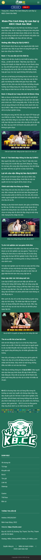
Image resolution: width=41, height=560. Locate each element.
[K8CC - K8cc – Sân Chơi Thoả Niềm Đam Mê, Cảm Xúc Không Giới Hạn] (20, 2)
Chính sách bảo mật (21, 549)
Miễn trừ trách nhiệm (26, 546)
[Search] (3, 2)
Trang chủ (5, 11)
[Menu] (38, 2)
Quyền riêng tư (8, 546)
